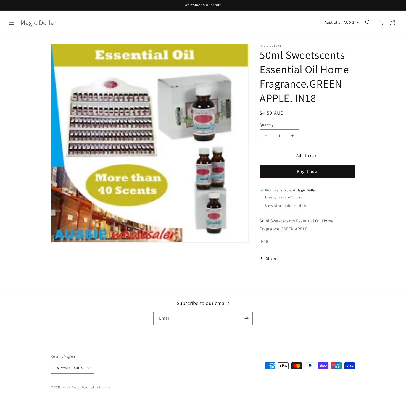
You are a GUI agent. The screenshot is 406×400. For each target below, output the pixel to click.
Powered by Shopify (96, 387)
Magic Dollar (71, 387)
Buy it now (307, 171)
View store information (285, 205)
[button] (12, 22)
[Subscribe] (246, 318)
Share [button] (271, 258)
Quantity (266, 124)
